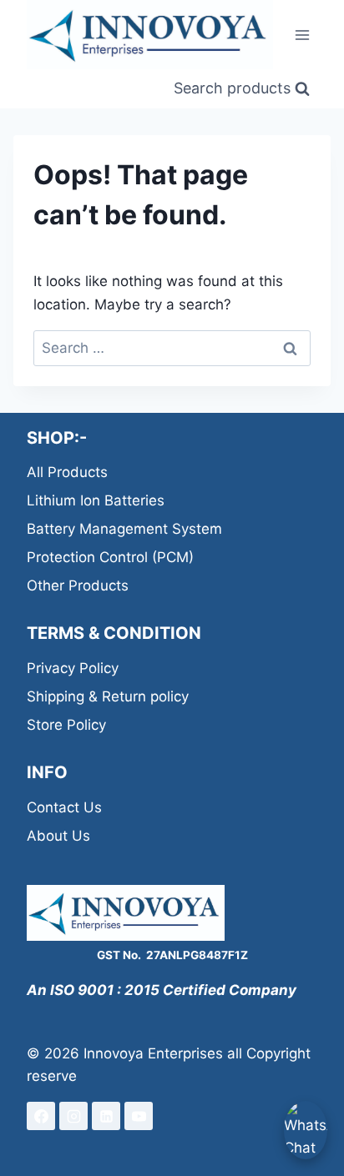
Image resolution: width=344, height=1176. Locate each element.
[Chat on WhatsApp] (305, 1130)
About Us (58, 835)
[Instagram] (73, 1116)
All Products (67, 472)
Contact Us (64, 807)
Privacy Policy (73, 668)
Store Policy (66, 724)
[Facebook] (41, 1116)
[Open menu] (301, 35)
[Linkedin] (106, 1116)
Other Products (78, 585)
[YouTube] (138, 1116)
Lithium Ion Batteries (95, 500)
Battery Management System (124, 528)
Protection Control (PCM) (110, 557)
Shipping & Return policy (108, 696)
